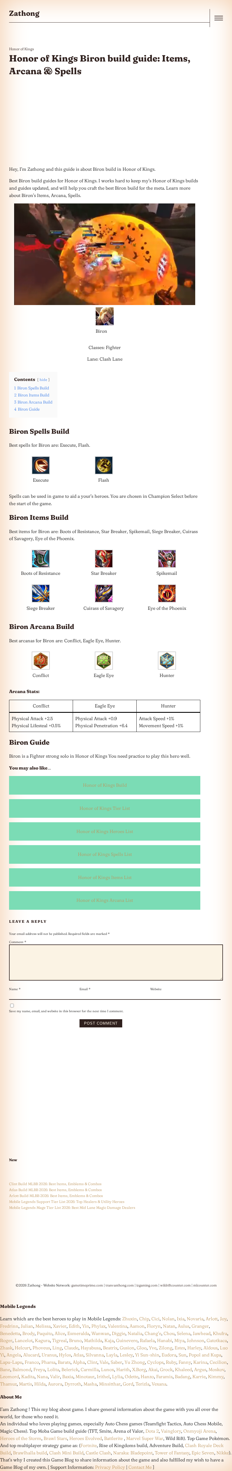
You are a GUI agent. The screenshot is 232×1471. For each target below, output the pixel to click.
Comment (17, 942)
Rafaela (147, 1340)
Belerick (69, 1369)
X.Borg (138, 1369)
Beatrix (110, 1348)
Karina (200, 1362)
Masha (90, 1384)
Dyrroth (73, 1384)
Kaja (109, 1340)
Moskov (216, 1369)
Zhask (6, 1348)
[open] (218, 18)
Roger (6, 1340)
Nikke (222, 1452)
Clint (92, 1362)
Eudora (169, 1355)
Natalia (135, 1333)
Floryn (154, 1326)
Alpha (79, 1362)
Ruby (171, 1362)
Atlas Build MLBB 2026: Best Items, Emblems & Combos (55, 1189)
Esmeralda (78, 1333)
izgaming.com (147, 1285)
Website (156, 989)
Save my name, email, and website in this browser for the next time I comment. (66, 1011)
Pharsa (48, 1362)
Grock (166, 1369)
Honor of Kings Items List (105, 877)
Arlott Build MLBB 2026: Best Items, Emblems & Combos (56, 1195)
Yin (85, 1326)
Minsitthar (110, 1384)
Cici (155, 1318)
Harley (194, 1348)
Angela (14, 1355)
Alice (60, 1333)
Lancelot (24, 1340)
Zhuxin (129, 1318)
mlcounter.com (205, 1285)
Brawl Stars (55, 1438)
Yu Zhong (134, 1362)
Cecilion (218, 1362)
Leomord (9, 1376)
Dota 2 (152, 1431)
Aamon (137, 1326)
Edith (74, 1326)
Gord (128, 1384)
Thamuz (8, 1384)
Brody (28, 1333)
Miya (179, 1340)
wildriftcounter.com (175, 1285)
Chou (169, 1333)
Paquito (44, 1333)
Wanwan (100, 1333)
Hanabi (164, 1340)
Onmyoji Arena (199, 1431)
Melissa (43, 1326)
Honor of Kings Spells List (105, 854)
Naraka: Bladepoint (132, 1452)
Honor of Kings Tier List (105, 808)
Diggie (118, 1333)
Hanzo (147, 1376)
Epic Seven (203, 1452)
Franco (32, 1362)
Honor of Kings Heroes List (104, 831)
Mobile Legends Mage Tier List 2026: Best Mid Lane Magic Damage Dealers (72, 1207)
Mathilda (93, 1340)
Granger (200, 1326)
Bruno (75, 1340)
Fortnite (88, 1445)
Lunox (107, 1369)
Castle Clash (98, 1452)
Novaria (195, 1318)
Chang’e (153, 1333)
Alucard (31, 1355)
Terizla (142, 1384)
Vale (103, 1362)
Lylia (117, 1376)
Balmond (21, 1369)
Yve (152, 1348)
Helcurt (22, 1348)
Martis (25, 1384)
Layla (111, 1355)
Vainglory (171, 1431)
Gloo (142, 1348)
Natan (169, 1326)
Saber (116, 1362)
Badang (182, 1376)
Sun (182, 1355)
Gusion (127, 1348)
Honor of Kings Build (105, 785)
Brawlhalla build (30, 1452)
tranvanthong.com (120, 1285)
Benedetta (10, 1333)
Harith (123, 1369)
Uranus (49, 1355)
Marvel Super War (144, 1438)
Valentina (117, 1326)
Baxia (67, 1376)
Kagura (42, 1340)
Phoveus (41, 1348)
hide (43, 379)
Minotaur (85, 1376)
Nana (42, 1376)
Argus (200, 1369)
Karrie (199, 1376)
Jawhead (201, 1333)
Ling (57, 1348)
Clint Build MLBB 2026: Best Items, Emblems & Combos (55, 1183)
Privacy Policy (110, 1467)
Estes (180, 1348)
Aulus (183, 1326)
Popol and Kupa (205, 1355)
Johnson (195, 1340)
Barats (64, 1362)
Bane (5, 1369)
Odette (131, 1376)
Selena (183, 1333)
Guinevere (127, 1340)
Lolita (53, 1369)
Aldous (210, 1348)
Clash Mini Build (66, 1452)
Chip (144, 1318)
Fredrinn (9, 1326)
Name (15, 989)
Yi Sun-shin (147, 1355)
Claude (71, 1348)
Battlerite (113, 1438)
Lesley (126, 1355)
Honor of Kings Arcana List (104, 900)
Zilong (165, 1348)
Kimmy (216, 1376)
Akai (153, 1369)
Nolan (168, 1318)
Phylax (98, 1326)
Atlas (78, 1355)
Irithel (103, 1376)
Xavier (59, 1326)
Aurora (55, 1384)
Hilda (40, 1384)
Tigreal (59, 1340)
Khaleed (183, 1369)
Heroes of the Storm (20, 1438)
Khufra (220, 1333)
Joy (223, 1318)
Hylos (65, 1355)
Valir (55, 1376)
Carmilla (90, 1369)
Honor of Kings (21, 49)
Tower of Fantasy (172, 1452)
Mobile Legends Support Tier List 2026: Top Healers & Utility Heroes (66, 1201)
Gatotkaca (217, 1340)
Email (85, 989)
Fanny (185, 1362)
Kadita (28, 1376)
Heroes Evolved (85, 1438)
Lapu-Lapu (11, 1362)
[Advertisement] (104, 121)
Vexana (159, 1384)
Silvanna (95, 1355)
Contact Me (140, 1467)
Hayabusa (91, 1348)
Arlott (212, 1318)
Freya (39, 1369)
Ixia (180, 1318)
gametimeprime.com (87, 1285)
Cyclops (155, 1362)
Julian (27, 1326)
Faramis (164, 1376)
